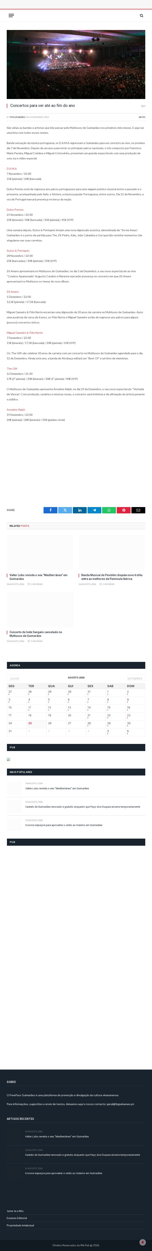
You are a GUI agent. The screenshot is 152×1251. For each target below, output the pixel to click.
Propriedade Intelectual (20, 1225)
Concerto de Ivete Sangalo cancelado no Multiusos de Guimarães (36, 634)
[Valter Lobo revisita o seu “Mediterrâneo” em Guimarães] (40, 552)
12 (49, 707)
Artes (142, 117)
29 (49, 691)
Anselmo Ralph (16, 409)
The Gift (12, 368)
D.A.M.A (12, 168)
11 (29, 707)
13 (69, 707)
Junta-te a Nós (15, 1211)
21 (88, 715)
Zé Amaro (13, 291)
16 (128, 707)
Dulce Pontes (15, 209)
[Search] (141, 15)
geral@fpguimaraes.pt (120, 1104)
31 (89, 691)
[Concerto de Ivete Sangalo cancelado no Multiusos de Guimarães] (40, 609)
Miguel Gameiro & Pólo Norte (25, 332)
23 (128, 715)
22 (108, 715)
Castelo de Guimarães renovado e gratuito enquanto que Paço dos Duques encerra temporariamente (82, 806)
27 (10, 691)
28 (30, 691)
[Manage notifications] (143, 1242)
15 (108, 707)
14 (89, 707)
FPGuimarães (17, 117)
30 (69, 691)
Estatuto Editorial (17, 1218)
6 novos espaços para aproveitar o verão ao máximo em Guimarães (63, 825)
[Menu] (11, 15)
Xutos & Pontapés (18, 250)
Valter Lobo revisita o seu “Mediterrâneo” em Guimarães (38, 577)
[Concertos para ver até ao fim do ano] (76, 64)
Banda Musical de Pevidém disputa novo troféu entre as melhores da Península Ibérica (111, 577)
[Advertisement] (51, 9)
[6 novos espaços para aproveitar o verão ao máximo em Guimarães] (14, 824)
